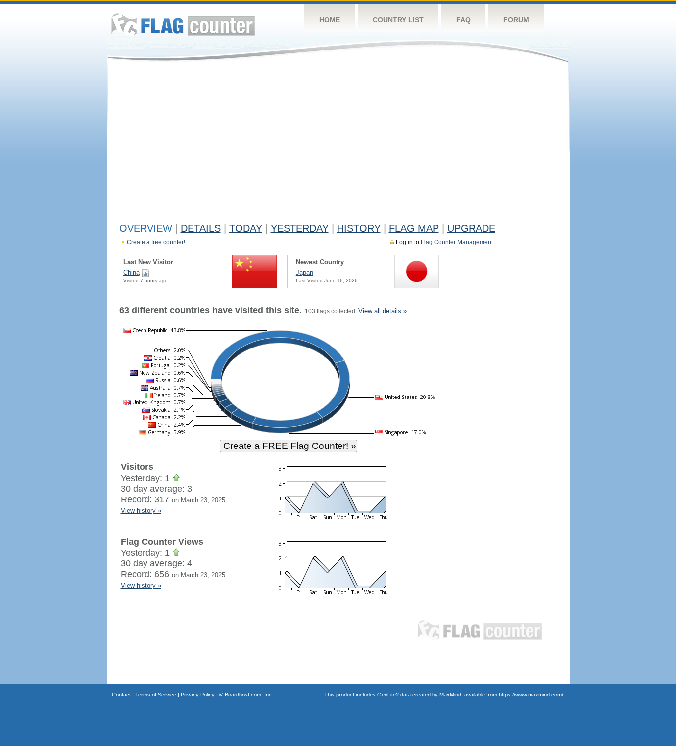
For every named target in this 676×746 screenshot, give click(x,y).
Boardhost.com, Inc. (249, 694)
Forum (516, 20)
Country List (398, 20)
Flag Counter (183, 24)
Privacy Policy (198, 694)
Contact (121, 694)
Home (329, 20)
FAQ (463, 20)
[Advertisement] (338, 144)
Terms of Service (155, 694)
